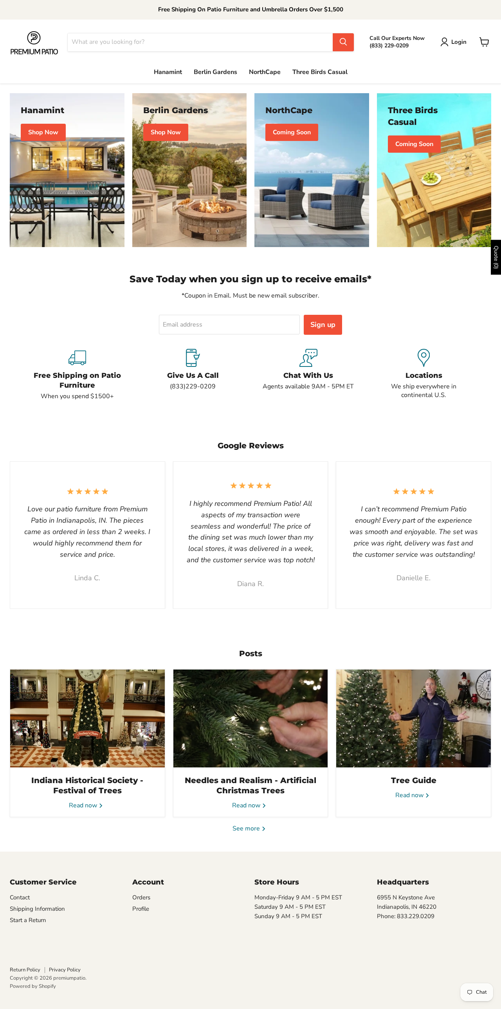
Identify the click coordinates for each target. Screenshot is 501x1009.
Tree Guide (413, 780)
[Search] (343, 42)
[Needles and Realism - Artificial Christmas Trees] (250, 718)
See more (246, 828)
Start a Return (28, 920)
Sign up (322, 324)
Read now (84, 805)
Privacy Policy (65, 969)
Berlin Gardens (215, 72)
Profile (140, 909)
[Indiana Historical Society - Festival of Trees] (87, 718)
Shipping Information (37, 909)
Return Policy (25, 969)
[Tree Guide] (413, 718)
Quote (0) (496, 257)
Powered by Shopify (33, 986)
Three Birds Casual (320, 72)
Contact (20, 897)
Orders (141, 897)
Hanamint (168, 72)
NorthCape (265, 72)
